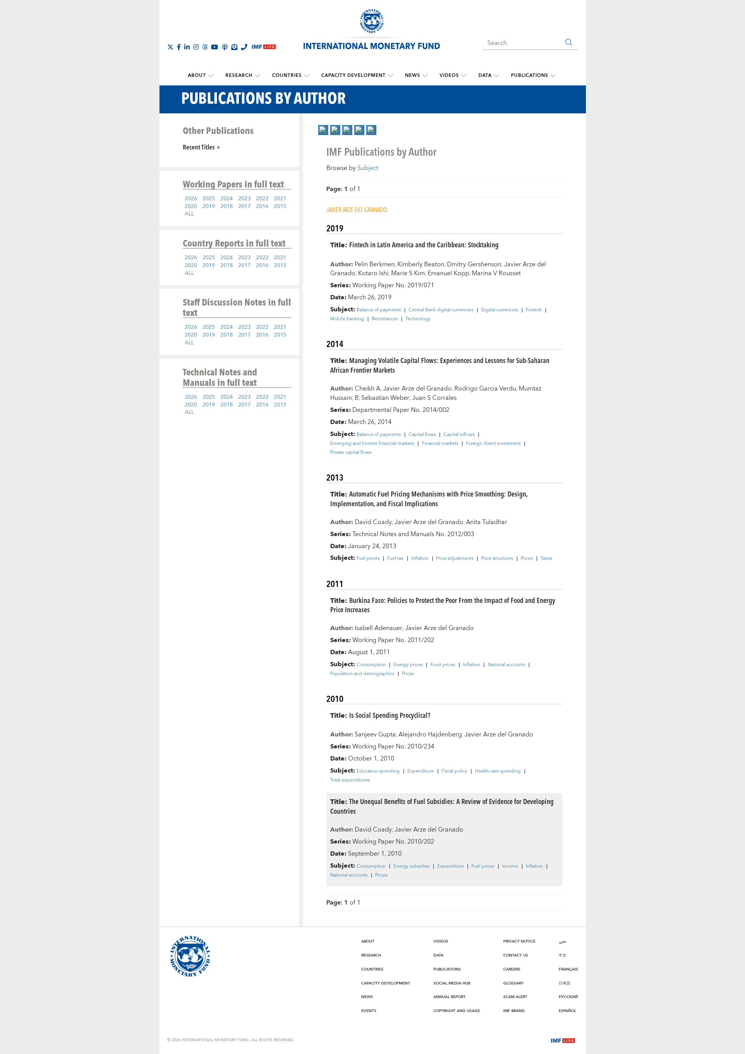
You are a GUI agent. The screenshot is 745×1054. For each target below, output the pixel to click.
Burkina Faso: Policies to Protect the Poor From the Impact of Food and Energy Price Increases (442, 605)
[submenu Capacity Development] (390, 75)
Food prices (442, 665)
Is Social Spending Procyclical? (389, 715)
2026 (191, 198)
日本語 (564, 983)
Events (368, 1010)
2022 (262, 198)
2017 (244, 206)
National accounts (506, 665)
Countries (287, 75)
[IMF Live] (563, 1039)
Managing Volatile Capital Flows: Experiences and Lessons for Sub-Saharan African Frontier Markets (439, 365)
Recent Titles (199, 147)
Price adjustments (454, 558)
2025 (209, 198)
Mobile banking (347, 319)
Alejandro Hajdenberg (430, 734)
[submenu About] (210, 75)
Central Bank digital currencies (441, 310)
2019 (209, 206)
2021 (280, 198)
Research (239, 75)
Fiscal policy (454, 771)
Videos (449, 75)
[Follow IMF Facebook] (179, 47)
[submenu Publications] (553, 75)
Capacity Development (353, 75)
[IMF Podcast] (225, 47)
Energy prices (408, 665)
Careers (511, 969)
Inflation (419, 558)
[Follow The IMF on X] (170, 47)
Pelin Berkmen (375, 264)
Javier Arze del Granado (417, 388)
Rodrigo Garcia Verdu (485, 388)
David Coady (373, 522)
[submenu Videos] (463, 75)
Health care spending (498, 771)
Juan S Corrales (434, 397)
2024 (226, 198)
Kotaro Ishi (373, 273)
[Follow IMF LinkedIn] (187, 47)
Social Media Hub (451, 983)
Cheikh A (367, 388)
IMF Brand (514, 1010)
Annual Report (449, 996)
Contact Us (515, 955)
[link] (323, 130)
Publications (529, 75)
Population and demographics (362, 674)
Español (567, 1010)
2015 (280, 206)
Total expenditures (350, 780)
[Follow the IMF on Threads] (205, 47)
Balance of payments (379, 310)
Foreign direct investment (493, 443)
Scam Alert (515, 996)
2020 (191, 206)
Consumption (371, 665)
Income (510, 866)
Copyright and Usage (456, 1010)
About (197, 75)
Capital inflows (459, 434)
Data (485, 75)
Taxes (546, 558)
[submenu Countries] (306, 75)
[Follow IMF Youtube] (214, 47)
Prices (527, 558)
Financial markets (440, 443)
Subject (367, 168)
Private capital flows (350, 452)
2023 (244, 198)
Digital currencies (499, 310)
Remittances (385, 319)
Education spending (378, 771)
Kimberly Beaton (420, 264)
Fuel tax (395, 558)
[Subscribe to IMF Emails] (234, 47)
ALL (189, 214)
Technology (417, 319)
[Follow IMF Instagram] (196, 47)
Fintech (534, 310)
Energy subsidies (411, 866)
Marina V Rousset (496, 273)
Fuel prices (368, 558)
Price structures (497, 558)
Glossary (513, 983)
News (412, 75)
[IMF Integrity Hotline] (244, 47)
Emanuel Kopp (448, 273)
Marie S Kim (408, 273)
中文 (563, 955)
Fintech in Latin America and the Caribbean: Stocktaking (424, 244)
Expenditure (420, 771)
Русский (568, 996)
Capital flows (422, 434)
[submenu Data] (496, 75)
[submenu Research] (257, 75)
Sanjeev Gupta (375, 734)
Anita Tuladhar (486, 522)
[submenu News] (425, 75)
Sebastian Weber (385, 397)
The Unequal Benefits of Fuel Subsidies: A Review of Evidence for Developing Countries (442, 806)
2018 (226, 206)
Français (568, 969)
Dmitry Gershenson (474, 264)
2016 (262, 206)
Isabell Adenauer (378, 628)
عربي (562, 941)
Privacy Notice (519, 941)
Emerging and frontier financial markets (372, 443)
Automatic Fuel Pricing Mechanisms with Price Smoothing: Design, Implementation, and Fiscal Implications (428, 498)
